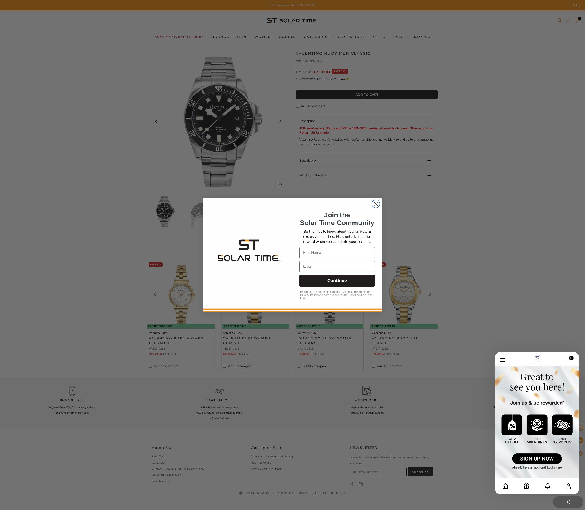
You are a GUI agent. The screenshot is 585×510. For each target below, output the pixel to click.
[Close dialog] (376, 204)
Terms (343, 295)
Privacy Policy (309, 295)
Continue (337, 280)
